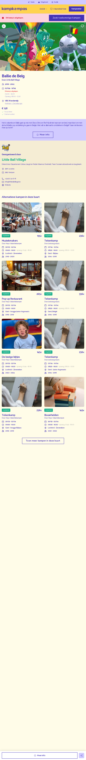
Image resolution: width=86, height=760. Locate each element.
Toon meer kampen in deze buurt (43, 441)
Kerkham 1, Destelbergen (13, 103)
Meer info (45, 135)
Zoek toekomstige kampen (67, 18)
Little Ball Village (13, 80)
